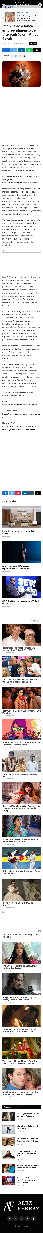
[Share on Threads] (37, 50)
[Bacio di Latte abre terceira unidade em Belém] (21, 517)
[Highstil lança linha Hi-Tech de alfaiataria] (8, 1129)
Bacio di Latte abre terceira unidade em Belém (20, 532)
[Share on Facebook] (6, 50)
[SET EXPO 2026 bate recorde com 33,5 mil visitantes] (21, 587)
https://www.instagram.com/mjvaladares (20, 182)
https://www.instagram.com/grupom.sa (19, 404)
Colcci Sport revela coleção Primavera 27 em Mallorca (27, 1140)
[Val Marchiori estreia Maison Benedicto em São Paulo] (8, 1168)
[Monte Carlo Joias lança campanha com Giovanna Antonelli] (8, 1154)
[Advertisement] (21, 115)
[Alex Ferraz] (21, 4)
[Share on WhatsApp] (29, 50)
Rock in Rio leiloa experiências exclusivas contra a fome (26, 1180)
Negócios (33, 44)
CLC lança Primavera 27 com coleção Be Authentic (28, 1114)
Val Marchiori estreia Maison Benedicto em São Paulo (28, 1166)
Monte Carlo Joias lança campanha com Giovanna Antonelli (27, 1153)
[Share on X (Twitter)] (13, 50)
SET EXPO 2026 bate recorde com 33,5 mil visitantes (20, 602)
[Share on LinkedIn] (21, 50)
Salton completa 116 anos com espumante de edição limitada (16, 567)
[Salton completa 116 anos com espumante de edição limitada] (21, 552)
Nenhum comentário (20, 44)
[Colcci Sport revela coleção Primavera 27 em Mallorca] (8, 1141)
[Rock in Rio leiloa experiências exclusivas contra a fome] (8, 1180)
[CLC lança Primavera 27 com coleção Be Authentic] (8, 1116)
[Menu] (3, 3)
